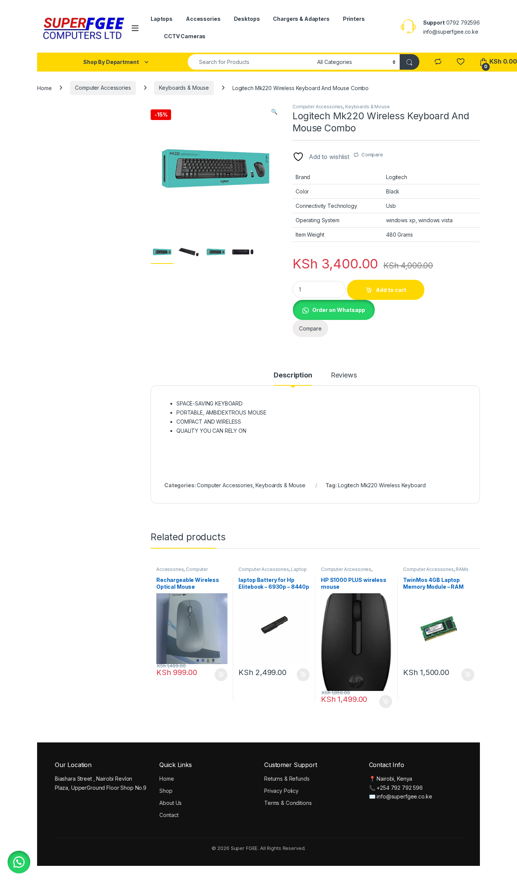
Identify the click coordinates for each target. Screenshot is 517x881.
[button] (274, 111)
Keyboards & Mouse (184, 87)
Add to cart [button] (221, 674)
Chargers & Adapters (301, 19)
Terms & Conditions (287, 803)
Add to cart (391, 290)
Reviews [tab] (344, 375)
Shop (165, 790)
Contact (168, 815)
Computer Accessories (103, 87)
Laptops (162, 19)
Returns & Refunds (287, 778)
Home (44, 87)
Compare (372, 154)
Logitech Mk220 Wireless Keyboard (382, 485)
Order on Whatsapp (338, 310)
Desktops (247, 19)
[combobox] (250, 62)
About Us (170, 803)
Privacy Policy (281, 790)
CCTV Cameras (185, 36)
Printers (354, 19)
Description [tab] (293, 375)
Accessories (203, 19)
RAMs (462, 569)
